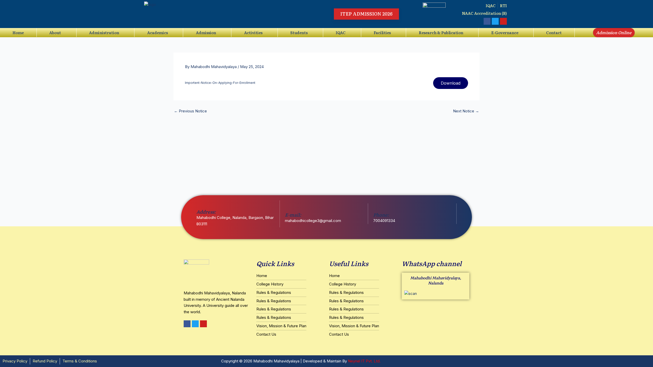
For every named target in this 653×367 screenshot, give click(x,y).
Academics (157, 32)
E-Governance (504, 32)
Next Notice (466, 111)
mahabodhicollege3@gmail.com (313, 220)
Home (18, 32)
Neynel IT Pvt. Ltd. (364, 361)
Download (450, 83)
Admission (206, 32)
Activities (253, 32)
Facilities (382, 32)
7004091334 (384, 220)
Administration (104, 32)
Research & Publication (441, 32)
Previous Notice (190, 111)
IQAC (341, 32)
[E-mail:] (288, 206)
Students (299, 32)
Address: (206, 211)
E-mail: (293, 214)
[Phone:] (376, 206)
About (55, 32)
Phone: (381, 214)
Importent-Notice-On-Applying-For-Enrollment (220, 83)
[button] (56, 32)
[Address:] (199, 203)
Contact (554, 32)
